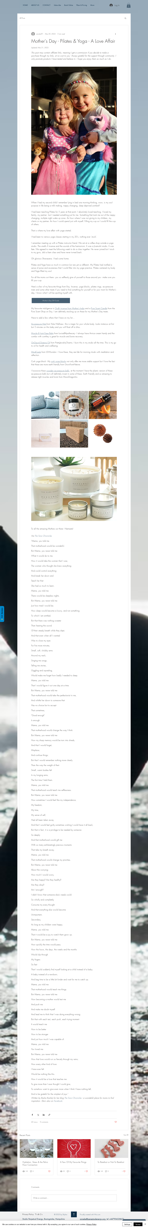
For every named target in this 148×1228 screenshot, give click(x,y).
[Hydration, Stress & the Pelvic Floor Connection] (36, 1148)
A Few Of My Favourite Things (73, 1162)
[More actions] (115, 34)
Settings (127, 1224)
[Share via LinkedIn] (44, 1115)
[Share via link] (49, 1115)
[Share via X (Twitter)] (38, 1115)
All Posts (22, 18)
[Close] (145, 1224)
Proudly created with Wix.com (90, 1214)
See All (126, 1135)
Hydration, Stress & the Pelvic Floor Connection (35, 1163)
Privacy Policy (91, 1224)
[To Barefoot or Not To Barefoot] (111, 1148)
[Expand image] (56, 394)
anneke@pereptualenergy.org (93, 1219)
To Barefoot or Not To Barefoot (111, 1162)
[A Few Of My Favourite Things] (74, 1148)
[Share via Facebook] (32, 1115)
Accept (138, 1224)
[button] (129, 5)
